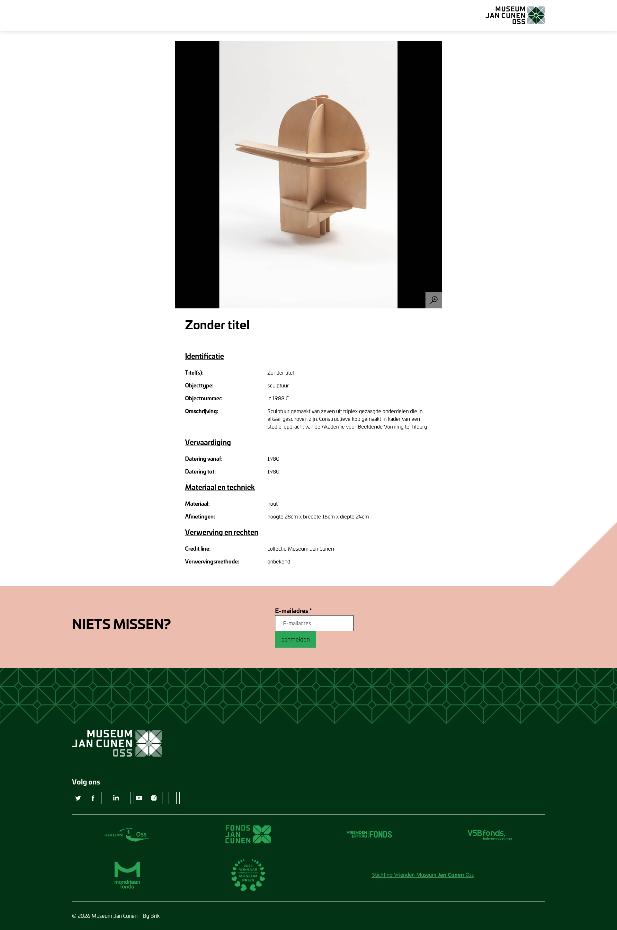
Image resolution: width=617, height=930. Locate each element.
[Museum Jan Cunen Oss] (515, 15)
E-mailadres (293, 611)
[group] (308, 174)
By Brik (151, 915)
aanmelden (296, 639)
